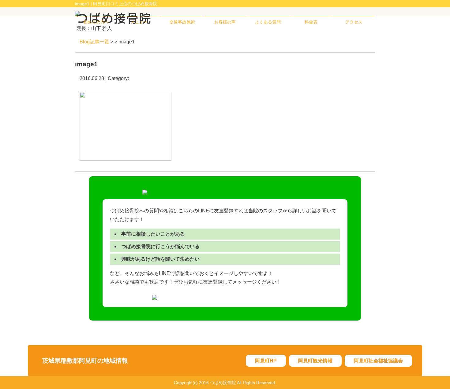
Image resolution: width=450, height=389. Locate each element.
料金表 (311, 22)
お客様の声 (225, 22)
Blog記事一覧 (94, 41)
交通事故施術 (182, 22)
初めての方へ (96, 22)
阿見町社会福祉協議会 (378, 360)
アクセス (353, 22)
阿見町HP (266, 360)
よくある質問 (268, 22)
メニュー (139, 22)
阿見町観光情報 (315, 360)
